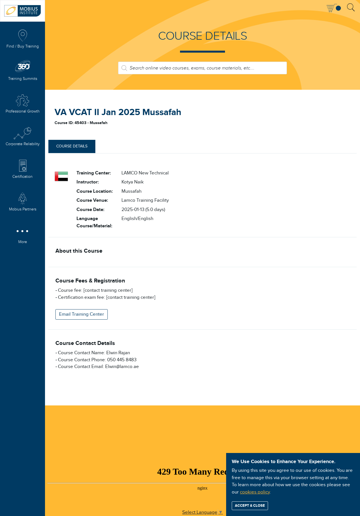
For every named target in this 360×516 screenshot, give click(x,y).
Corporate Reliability (23, 144)
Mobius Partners (22, 209)
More (22, 242)
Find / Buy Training (22, 46)
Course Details (71, 146)
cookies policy (255, 492)
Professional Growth (23, 111)
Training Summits (22, 79)
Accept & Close (250, 505)
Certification (22, 177)
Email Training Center (81, 314)
